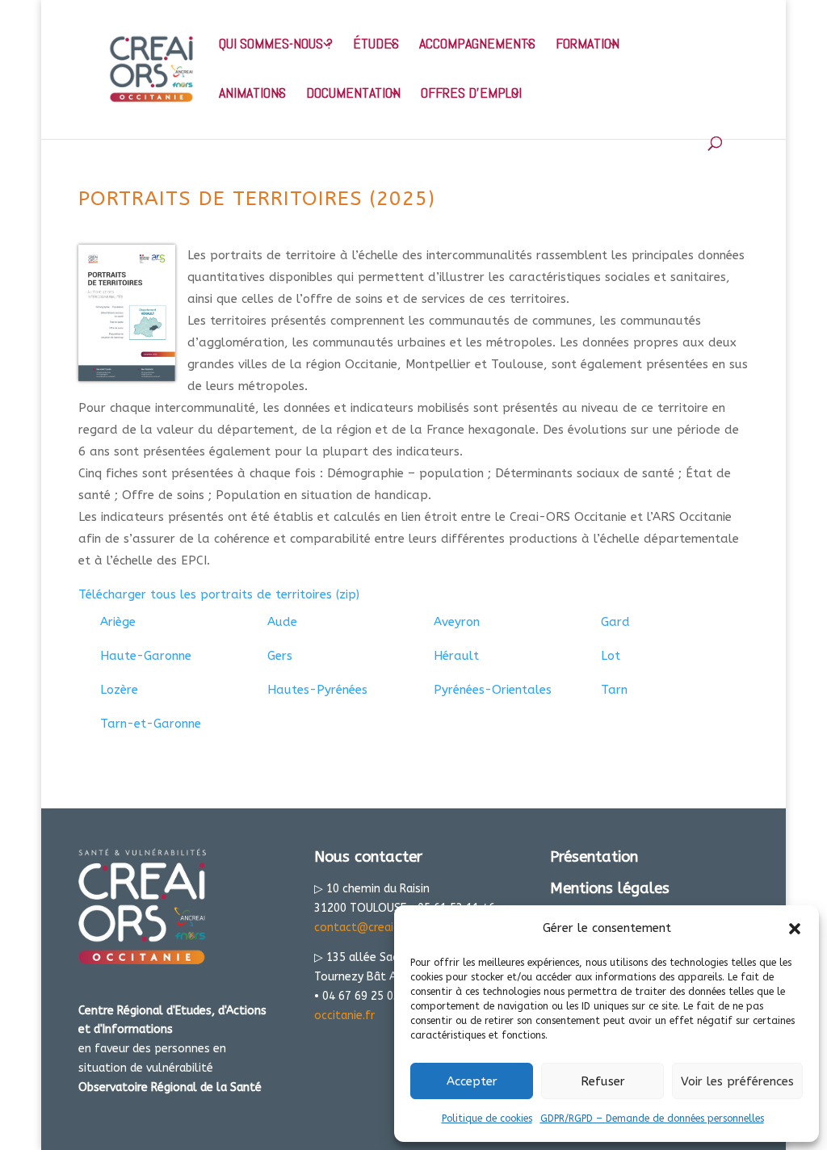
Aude (282, 622)
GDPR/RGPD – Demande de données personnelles (652, 1118)
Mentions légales (610, 888)
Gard (615, 622)
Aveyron (457, 622)
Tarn (614, 689)
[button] (795, 929)
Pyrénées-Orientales (493, 689)
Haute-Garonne (145, 655)
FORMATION (587, 45)
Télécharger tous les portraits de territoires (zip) (218, 594)
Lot (610, 655)
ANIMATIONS (252, 94)
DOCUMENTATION (353, 94)
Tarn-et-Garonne (150, 723)
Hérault (456, 655)
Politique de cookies (487, 1118)
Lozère (119, 689)
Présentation (594, 857)
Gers (279, 655)
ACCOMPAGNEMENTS (477, 45)
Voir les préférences (737, 1081)
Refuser (603, 1081)
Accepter (472, 1081)
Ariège (118, 622)
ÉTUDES (376, 45)
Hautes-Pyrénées (317, 689)
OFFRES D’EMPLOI (471, 94)
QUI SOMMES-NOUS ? (276, 45)
